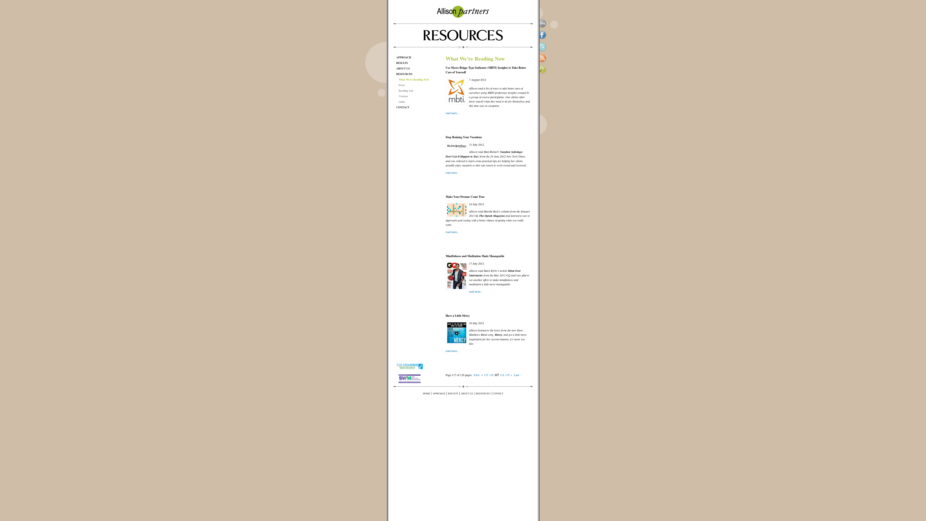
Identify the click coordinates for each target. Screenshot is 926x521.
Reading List (406, 91)
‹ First (475, 375)
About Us (403, 68)
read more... (452, 113)
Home (426, 393)
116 (491, 375)
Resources (404, 74)
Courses (403, 96)
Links (402, 102)
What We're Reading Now (414, 80)
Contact (402, 107)
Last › (517, 375)
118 (502, 375)
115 (486, 375)
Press (402, 85)
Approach (403, 57)
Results (402, 63)
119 (507, 375)
